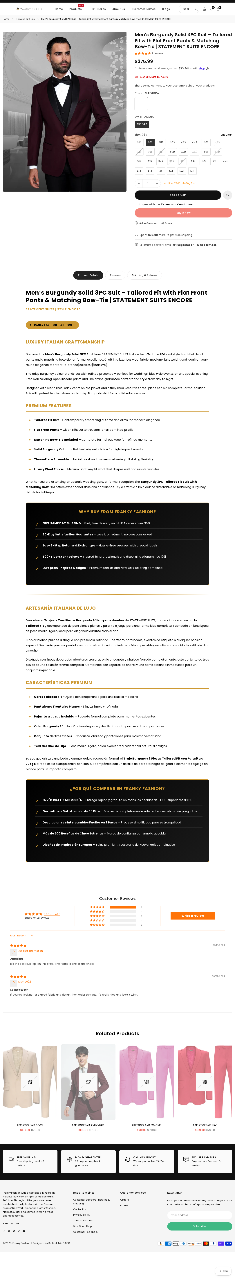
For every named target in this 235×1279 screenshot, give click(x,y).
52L (171, 171)
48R (217, 152)
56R (171, 161)
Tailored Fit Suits (25, 19)
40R (172, 152)
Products (76, 7)
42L (214, 161)
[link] (30, 1161)
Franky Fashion (12, 1193)
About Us (118, 9)
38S (161, 142)
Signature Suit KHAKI (30, 1125)
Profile (124, 1205)
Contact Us (79, 1209)
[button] (117, 111)
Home (59, 9)
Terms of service (83, 1220)
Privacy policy (81, 1215)
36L (182, 161)
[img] (18, 945)
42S (183, 142)
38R (161, 152)
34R (139, 152)
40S (172, 142)
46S (206, 142)
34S (139, 142)
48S (217, 142)
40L (204, 161)
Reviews (115, 275)
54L (182, 171)
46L (139, 171)
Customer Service (143, 9)
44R (194, 152)
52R (150, 161)
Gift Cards (99, 9)
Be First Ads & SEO (59, 1243)
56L (192, 171)
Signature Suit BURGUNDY (88, 1125)
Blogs (166, 9)
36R (150, 152)
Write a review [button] (192, 916)
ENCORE (142, 124)
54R (160, 161)
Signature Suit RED (205, 1125)
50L (161, 171)
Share (168, 223)
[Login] (204, 9)
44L (225, 161)
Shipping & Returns (144, 275)
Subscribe (199, 1226)
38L (193, 161)
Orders (124, 1199)
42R (183, 152)
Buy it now (183, 213)
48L (150, 171)
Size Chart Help (82, 1226)
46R (206, 152)
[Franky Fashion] (30, 9)
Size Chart (226, 134)
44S (194, 142)
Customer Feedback (85, 1232)
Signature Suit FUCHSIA (146, 1125)
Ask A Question (148, 223)
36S (150, 142)
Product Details (88, 275)
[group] (64, 111)
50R (139, 161)
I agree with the (166, 204)
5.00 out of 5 (52, 914)
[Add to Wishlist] (227, 195)
